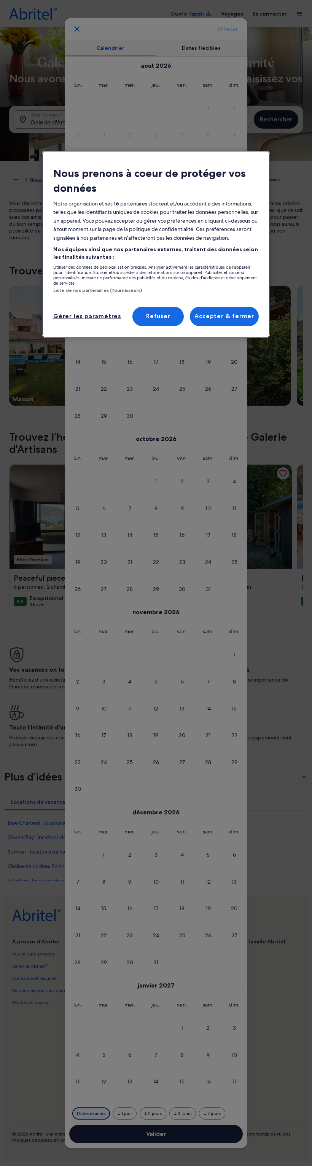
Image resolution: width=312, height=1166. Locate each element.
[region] (156, 244)
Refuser (158, 316)
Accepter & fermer (224, 316)
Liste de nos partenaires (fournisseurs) (97, 290)
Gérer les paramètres (87, 316)
